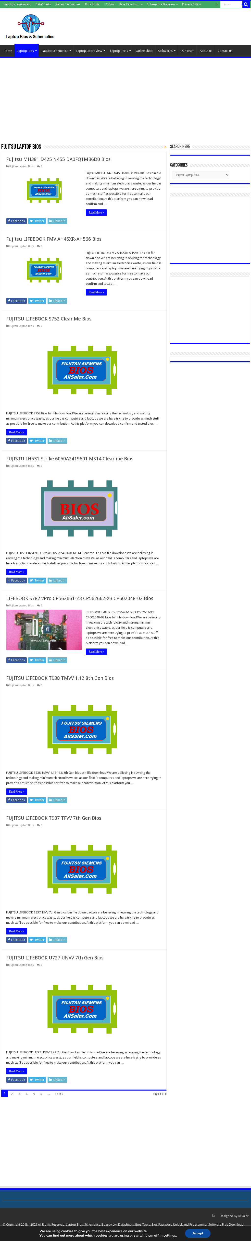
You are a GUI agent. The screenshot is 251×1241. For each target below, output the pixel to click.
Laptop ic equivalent (17, 4)
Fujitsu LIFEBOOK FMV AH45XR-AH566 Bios (53, 239)
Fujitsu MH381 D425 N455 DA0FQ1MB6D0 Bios (58, 159)
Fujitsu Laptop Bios (21, 166)
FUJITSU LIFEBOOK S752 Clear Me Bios (48, 319)
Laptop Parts (119, 51)
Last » (59, 1094)
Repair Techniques (68, 4)
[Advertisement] (125, 98)
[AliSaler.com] (30, 26)
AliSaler (243, 1216)
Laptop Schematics (55, 51)
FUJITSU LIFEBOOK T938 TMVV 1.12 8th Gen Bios (60, 678)
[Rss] (217, 5)
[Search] (246, 4)
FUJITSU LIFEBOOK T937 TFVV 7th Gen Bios (53, 818)
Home (8, 51)
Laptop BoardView (89, 51)
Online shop (144, 51)
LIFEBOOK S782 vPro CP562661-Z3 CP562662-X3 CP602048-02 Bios (79, 598)
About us (206, 51)
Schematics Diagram (161, 4)
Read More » (96, 212)
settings (169, 1235)
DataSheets (43, 4)
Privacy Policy (191, 4)
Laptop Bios (25, 51)
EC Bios (109, 4)
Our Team (187, 51)
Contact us (225, 51)
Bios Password (129, 4)
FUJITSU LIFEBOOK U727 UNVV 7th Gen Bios (54, 958)
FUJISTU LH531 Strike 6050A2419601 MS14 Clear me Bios (69, 459)
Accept (197, 1233)
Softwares (165, 51)
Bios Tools (92, 4)
